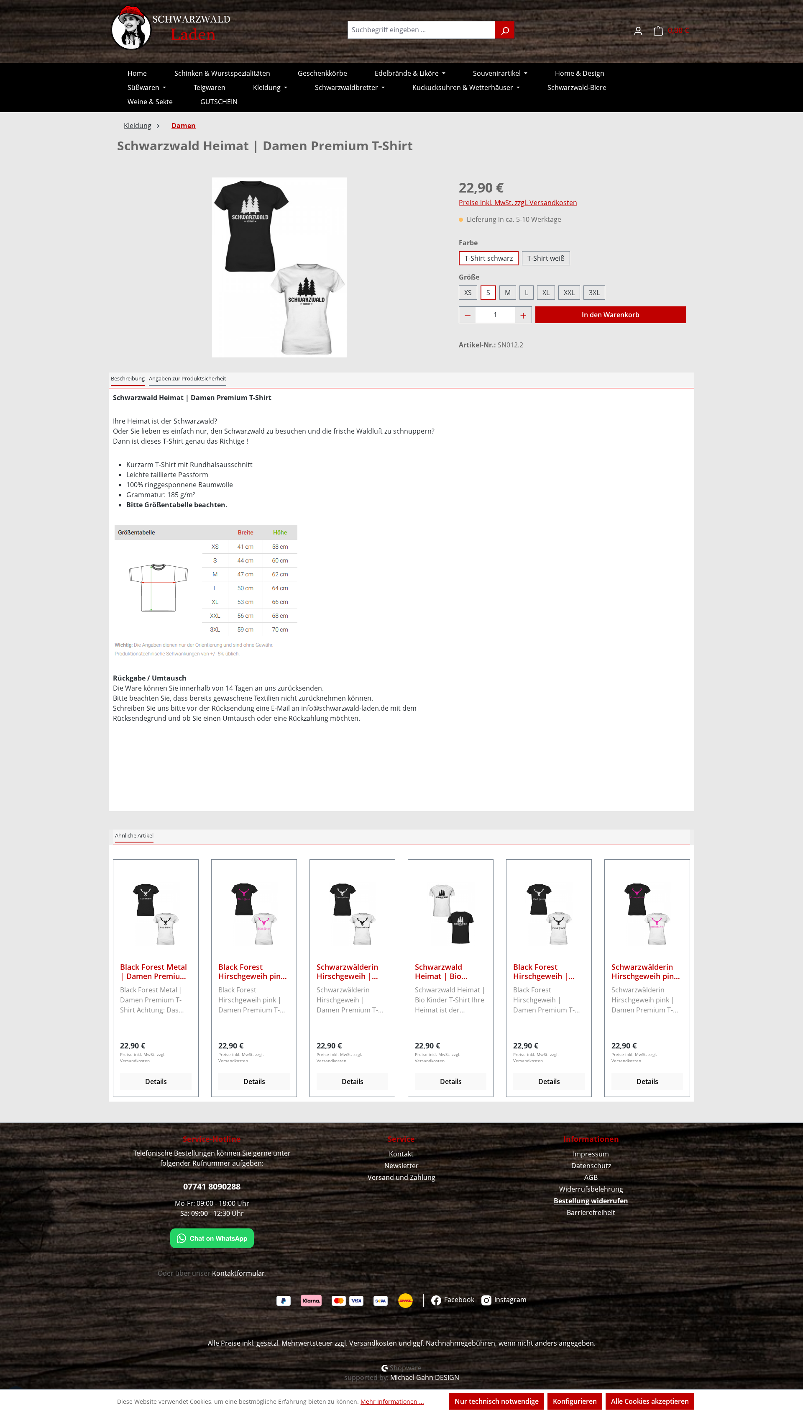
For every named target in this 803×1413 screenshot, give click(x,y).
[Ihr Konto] (638, 30)
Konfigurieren (575, 1401)
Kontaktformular (238, 1273)
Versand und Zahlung (401, 1177)
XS (468, 292)
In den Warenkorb (610, 314)
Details (156, 1081)
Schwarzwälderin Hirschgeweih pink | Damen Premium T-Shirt (644, 971)
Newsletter (401, 1165)
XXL (569, 292)
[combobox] (422, 30)
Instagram (510, 1299)
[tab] (128, 379)
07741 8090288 (211, 1186)
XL (546, 292)
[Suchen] (505, 30)
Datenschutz (591, 1165)
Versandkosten (373, 1343)
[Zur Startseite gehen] (171, 28)
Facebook (458, 1299)
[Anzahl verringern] (467, 314)
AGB (591, 1177)
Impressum (591, 1154)
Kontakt (401, 1154)
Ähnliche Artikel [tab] (134, 835)
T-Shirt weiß (546, 258)
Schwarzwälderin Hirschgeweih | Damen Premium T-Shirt (351, 971)
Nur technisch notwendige (497, 1401)
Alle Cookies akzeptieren (650, 1401)
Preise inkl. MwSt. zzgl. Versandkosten (518, 202)
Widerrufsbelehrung (591, 1189)
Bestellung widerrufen (591, 1200)
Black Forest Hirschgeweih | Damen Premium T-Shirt (548, 971)
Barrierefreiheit (591, 1212)
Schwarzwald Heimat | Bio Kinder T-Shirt (440, 971)
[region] (279, 267)
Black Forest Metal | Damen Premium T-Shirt (153, 971)
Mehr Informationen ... (392, 1401)
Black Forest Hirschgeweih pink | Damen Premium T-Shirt (251, 971)
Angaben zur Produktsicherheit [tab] (187, 378)
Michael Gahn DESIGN (424, 1377)
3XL (594, 292)
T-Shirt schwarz (489, 258)
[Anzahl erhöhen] (523, 314)
